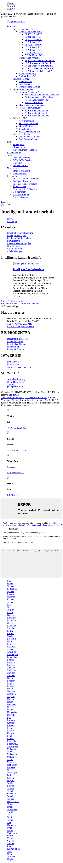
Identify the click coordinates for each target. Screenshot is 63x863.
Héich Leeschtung (27, 73)
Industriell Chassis (21, 134)
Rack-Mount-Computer (29, 107)
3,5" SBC (49, 400)
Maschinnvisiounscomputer (31, 105)
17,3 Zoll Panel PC (33, 39)
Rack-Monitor (25, 84)
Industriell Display (21, 79)
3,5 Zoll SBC (25, 128)
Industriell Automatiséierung (26, 178)
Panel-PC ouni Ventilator (30, 31)
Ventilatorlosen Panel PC (12, 397)
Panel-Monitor (25, 81)
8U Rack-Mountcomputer (36, 115)
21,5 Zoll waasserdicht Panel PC (40, 60)
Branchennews (20, 173)
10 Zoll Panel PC (33, 52)
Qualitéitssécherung (22, 157)
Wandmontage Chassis (29, 136)
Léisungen (12, 176)
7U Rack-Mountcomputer (36, 113)
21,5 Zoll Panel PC (33, 34)
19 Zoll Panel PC (33, 37)
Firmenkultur (19, 147)
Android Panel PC (27, 76)
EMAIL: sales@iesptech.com (20, 326)
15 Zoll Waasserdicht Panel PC (39, 71)
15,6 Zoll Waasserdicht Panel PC (40, 68)
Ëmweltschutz (19, 186)
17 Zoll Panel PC (33, 42)
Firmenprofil (18, 144)
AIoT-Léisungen (20, 197)
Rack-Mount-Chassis (28, 139)
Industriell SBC (20, 118)
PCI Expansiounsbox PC (36, 100)
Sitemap (15, 395)
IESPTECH (12, 495)
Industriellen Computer (23, 89)
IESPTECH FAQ (21, 165)
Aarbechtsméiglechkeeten (25, 150)
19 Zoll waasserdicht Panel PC (39, 63)
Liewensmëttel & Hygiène (25, 189)
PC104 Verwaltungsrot (29, 131)
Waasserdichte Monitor (29, 86)
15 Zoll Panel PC (33, 47)
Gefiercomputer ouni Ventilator (39, 97)
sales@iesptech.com (16, 450)
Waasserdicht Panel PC (29, 58)
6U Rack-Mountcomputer (36, 110)
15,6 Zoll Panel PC (33, 44)
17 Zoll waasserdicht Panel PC (39, 65)
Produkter (11, 26)
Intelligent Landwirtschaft (25, 184)
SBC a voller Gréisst (28, 123)
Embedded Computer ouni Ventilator (42, 94)
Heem (10, 219)
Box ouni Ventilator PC (29, 92)
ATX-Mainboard (26, 121)
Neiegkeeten (13, 168)
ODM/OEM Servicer (23, 160)
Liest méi (17, 296)
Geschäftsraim (19, 192)
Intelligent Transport (22, 181)
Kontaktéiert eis (14, 152)
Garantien (17, 163)
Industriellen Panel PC (23, 29)
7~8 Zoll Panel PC (33, 55)
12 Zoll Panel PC (33, 50)
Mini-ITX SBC (26, 126)
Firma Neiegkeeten (21, 171)
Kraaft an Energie (21, 194)
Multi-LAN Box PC (34, 102)
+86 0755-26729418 (16, 428)
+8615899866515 (15, 472)
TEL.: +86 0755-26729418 (19, 324)
